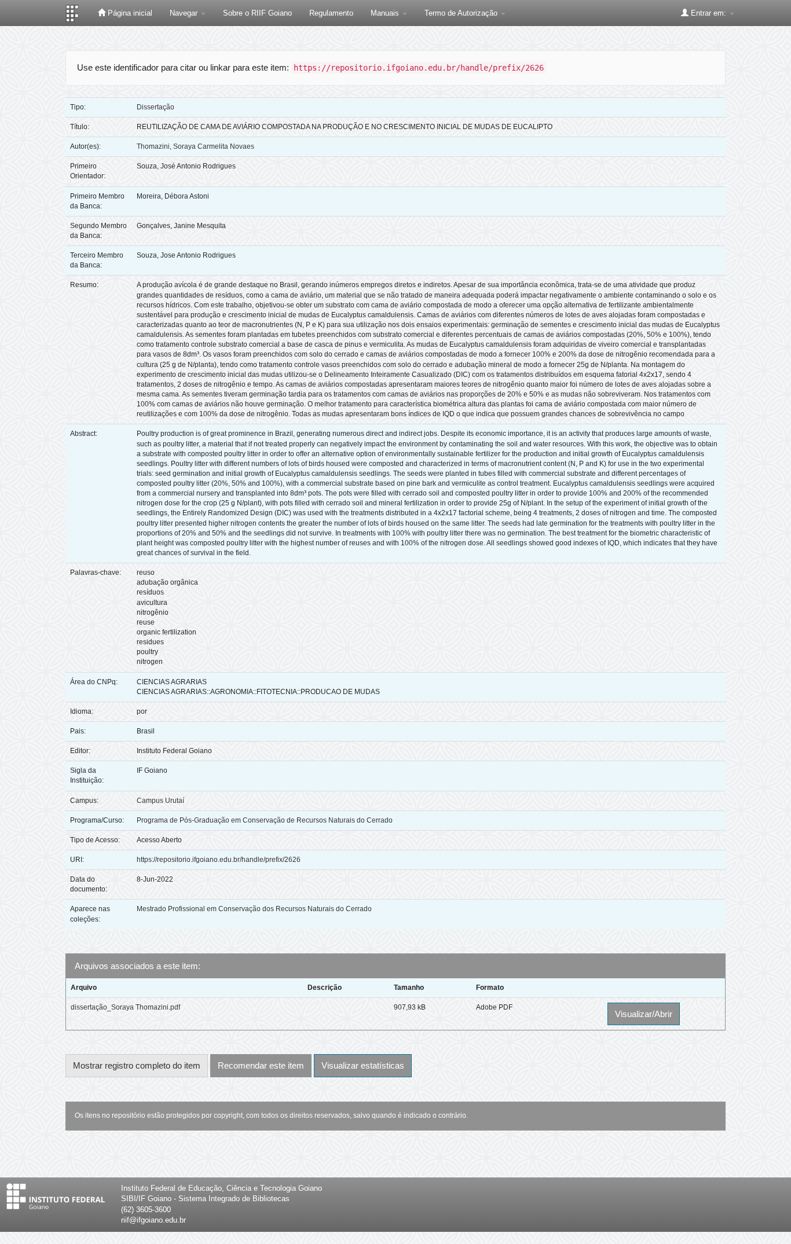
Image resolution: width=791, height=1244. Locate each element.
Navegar (185, 13)
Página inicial (128, 13)
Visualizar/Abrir (643, 1014)
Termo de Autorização (462, 13)
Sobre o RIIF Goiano (257, 13)
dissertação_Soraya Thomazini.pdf (125, 1007)
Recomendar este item (261, 1065)
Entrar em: (708, 13)
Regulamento (331, 13)
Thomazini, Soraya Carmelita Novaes (195, 146)
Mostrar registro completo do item (136, 1065)
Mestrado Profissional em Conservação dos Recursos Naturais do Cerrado (254, 909)
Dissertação (155, 107)
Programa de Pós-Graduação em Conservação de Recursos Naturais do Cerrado (265, 820)
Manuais (386, 13)
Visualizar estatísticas (362, 1065)
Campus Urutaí (160, 801)
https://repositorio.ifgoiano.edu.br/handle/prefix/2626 (219, 860)
